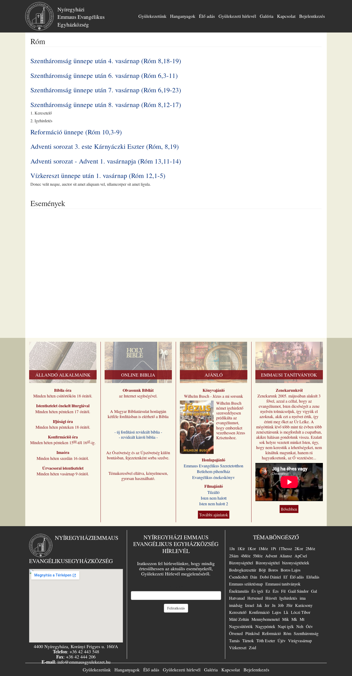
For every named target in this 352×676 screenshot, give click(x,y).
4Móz (245, 555)
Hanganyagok (182, 16)
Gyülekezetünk (152, 16)
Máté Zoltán (239, 619)
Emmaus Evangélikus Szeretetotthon (213, 465)
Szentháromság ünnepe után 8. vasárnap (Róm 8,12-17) (105, 104)
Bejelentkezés (312, 16)
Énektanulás (239, 591)
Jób (281, 605)
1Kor (251, 548)
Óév (309, 626)
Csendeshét (238, 577)
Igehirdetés (288, 598)
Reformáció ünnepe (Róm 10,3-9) (76, 131)
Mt (302, 619)
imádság (235, 605)
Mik (285, 619)
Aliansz (286, 555)
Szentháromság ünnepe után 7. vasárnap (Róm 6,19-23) (105, 89)
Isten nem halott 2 (213, 503)
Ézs (276, 591)
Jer (267, 605)
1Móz (263, 548)
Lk (286, 612)
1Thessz (285, 548)
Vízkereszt (237, 647)
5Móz (258, 555)
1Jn (232, 548)
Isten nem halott (214, 498)
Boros (273, 570)
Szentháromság (306, 633)
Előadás (312, 577)
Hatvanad (237, 598)
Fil (283, 591)
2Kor (299, 548)
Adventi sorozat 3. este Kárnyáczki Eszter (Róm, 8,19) (104, 146)
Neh (299, 626)
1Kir (241, 548)
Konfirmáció (259, 612)
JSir (289, 605)
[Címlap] (41, 16)
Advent (271, 555)
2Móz (310, 548)
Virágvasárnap (300, 640)
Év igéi (257, 591)
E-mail (176, 587)
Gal (314, 591)
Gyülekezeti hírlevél (237, 16)
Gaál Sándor (298, 591)
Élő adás (207, 16)
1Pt (273, 548)
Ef (285, 577)
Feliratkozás (176, 608)
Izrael (249, 605)
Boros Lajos (290, 570)
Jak (259, 605)
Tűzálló (213, 492)
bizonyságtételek (295, 562)
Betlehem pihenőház (213, 471)
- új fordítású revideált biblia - (138, 432)
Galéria (266, 16)
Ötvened (236, 633)
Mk (294, 619)
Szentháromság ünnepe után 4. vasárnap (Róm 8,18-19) (105, 60)
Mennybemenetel (266, 619)
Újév (282, 640)
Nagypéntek (265, 626)
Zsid (252, 647)
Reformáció (271, 633)
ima (303, 598)
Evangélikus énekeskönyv (213, 477)
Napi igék (286, 626)
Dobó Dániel (270, 577)
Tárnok (248, 640)
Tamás (234, 640)
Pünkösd (252, 633)
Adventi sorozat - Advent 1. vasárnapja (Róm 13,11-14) (105, 161)
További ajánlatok (213, 514)
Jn (273, 605)
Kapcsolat (286, 16)
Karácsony (304, 605)
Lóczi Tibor (300, 612)
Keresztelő (237, 612)
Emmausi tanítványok (282, 584)
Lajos (276, 612)
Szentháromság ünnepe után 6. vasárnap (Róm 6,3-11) (104, 75)
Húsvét (271, 598)
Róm (287, 633)
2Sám (233, 555)
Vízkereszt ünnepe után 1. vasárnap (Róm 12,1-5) (97, 175)
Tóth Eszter (265, 640)
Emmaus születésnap (246, 584)
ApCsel (301, 555)
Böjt (262, 570)
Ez (268, 591)
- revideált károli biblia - (138, 437)
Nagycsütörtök (241, 626)
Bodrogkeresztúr (242, 570)
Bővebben (289, 509)
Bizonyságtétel (241, 562)
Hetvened (255, 598)
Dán (253, 577)
